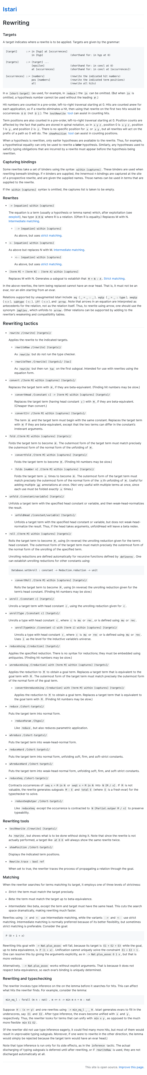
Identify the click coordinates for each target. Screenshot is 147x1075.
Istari (10, 9)
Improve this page (131, 1067)
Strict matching (114, 278)
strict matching (51, 235)
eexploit (14, 217)
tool (70, 113)
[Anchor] (18, 34)
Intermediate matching (24, 221)
